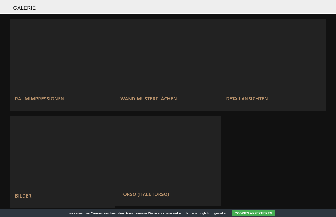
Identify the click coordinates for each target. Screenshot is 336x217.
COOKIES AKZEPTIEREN (253, 213)
